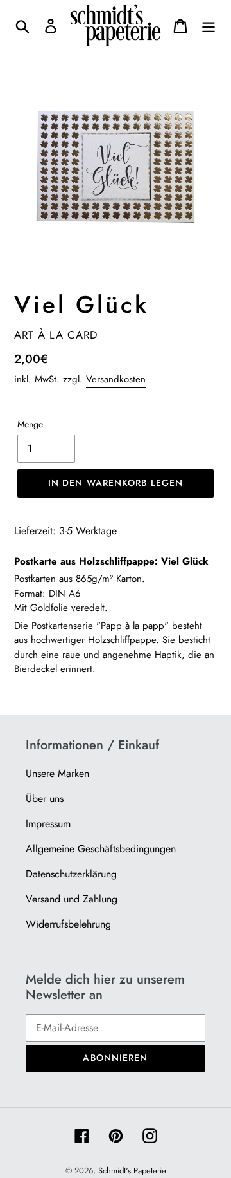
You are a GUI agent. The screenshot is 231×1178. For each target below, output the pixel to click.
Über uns (45, 798)
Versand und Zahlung (71, 899)
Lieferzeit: (35, 530)
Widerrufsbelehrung (68, 924)
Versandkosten (116, 379)
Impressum (48, 823)
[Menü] (208, 25)
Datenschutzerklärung (71, 873)
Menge (30, 424)
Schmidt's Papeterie (132, 1170)
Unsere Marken (57, 773)
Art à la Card (56, 334)
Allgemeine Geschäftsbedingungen (101, 848)
